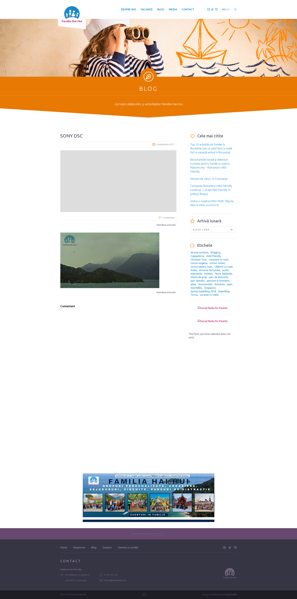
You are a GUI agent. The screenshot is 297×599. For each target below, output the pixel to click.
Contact (188, 9)
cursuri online (217, 263)
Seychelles (196, 287)
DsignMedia (230, 594)
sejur (229, 284)
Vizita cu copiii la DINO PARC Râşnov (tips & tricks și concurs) (212, 203)
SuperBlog (224, 291)
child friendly (213, 256)
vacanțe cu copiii (209, 294)
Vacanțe (147, 9)
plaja (193, 284)
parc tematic (198, 280)
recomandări (205, 284)
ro (224, 9)
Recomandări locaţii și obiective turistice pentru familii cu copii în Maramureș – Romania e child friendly (210, 165)
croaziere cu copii (218, 259)
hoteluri (208, 273)
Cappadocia (197, 256)
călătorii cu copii (223, 266)
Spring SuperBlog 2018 (203, 291)
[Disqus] (118, 349)
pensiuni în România (218, 280)
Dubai (194, 270)
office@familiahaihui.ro (115, 580)
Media (173, 9)
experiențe (196, 273)
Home (63, 547)
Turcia (194, 294)
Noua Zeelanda (223, 273)
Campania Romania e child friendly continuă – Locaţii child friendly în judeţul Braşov (211, 189)
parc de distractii (218, 277)
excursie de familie (209, 270)
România (220, 284)
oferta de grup (199, 277)
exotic (225, 270)
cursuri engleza (199, 263)
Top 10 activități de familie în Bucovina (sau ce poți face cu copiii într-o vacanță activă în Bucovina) (211, 148)
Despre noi (128, 9)
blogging (215, 252)
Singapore (209, 287)
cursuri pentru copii (201, 266)
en (228, 9)
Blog (160, 9)
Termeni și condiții (128, 547)
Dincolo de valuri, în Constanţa (209, 178)
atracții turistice (199, 252)
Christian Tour (199, 259)
